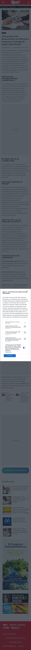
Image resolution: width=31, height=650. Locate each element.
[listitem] (15, 322)
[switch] (24, 326)
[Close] (27, 292)
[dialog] (15, 325)
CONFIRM (9, 355)
